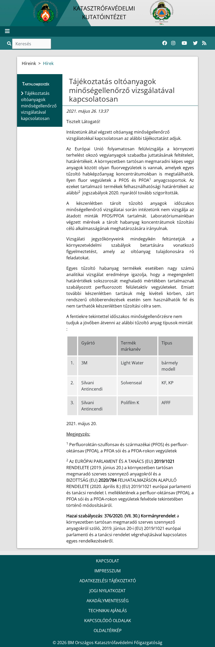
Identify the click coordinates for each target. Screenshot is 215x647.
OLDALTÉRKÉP (108, 630)
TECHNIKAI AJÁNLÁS (107, 610)
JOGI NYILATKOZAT (107, 591)
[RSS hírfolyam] (204, 43)
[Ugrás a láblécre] (15, 4)
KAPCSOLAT (107, 561)
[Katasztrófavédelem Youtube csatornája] (184, 43)
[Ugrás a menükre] (4, 4)
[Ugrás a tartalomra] (10, 4)
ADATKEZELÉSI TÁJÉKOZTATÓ (107, 581)
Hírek (48, 63)
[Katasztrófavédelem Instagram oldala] (173, 43)
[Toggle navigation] (7, 31)
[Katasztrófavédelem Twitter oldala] (195, 43)
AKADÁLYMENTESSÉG (108, 601)
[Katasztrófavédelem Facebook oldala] (165, 43)
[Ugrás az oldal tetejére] (68, 81)
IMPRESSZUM (107, 571)
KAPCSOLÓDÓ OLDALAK (107, 620)
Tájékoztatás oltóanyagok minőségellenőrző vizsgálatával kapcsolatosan (122, 90)
